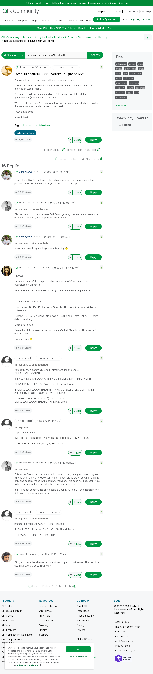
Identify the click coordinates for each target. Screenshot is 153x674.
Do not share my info (126, 650)
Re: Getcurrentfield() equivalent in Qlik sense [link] (29, 40)
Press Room (83, 610)
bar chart (140, 88)
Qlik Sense (7, 615)
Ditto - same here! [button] (25, 133)
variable (120, 92)
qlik (125, 73)
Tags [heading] (119, 56)
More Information (78, 656)
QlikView (6, 625)
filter (118, 73)
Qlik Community (10, 37)
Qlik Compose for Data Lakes (17, 634)
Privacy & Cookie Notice (127, 626)
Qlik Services (131, 11)
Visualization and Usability (93, 37)
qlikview (120, 88)
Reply (93, 139)
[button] (101, 67)
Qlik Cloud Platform (11, 610)
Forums (27, 37)
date (140, 64)
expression (130, 68)
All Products (7, 606)
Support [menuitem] (22, 20)
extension (121, 97)
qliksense (129, 78)
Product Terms (122, 645)
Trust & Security (85, 615)
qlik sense (27, 125)
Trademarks (120, 631)
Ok (78, 649)
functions (134, 83)
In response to (31, 209)
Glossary (44, 625)
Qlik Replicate (8, 629)
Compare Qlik (46, 620)
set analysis (135, 73)
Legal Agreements (123, 640)
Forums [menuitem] (8, 20)
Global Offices (84, 639)
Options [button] (148, 37)
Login (63, 3)
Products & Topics (64, 37)
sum (137, 92)
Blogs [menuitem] (35, 20)
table (118, 78)
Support (43, 634)
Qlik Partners (46, 610)
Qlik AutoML (8, 620)
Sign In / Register (141, 19)
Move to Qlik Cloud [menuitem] (80, 20)
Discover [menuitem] (59, 20)
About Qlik (82, 606)
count (130, 88)
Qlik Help (145, 11)
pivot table (121, 83)
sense (132, 64)
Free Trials (44, 615)
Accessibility (83, 620)
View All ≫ (120, 105)
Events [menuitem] (46, 20)
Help (125, 19)
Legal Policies (121, 621)
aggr (129, 92)
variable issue (43, 125)
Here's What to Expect (102, 28)
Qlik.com (116, 11)
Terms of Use (121, 636)
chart (141, 68)
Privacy (80, 625)
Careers (80, 629)
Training (43, 629)
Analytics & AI (43, 37)
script (119, 68)
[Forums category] (116, 125)
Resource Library (48, 606)
